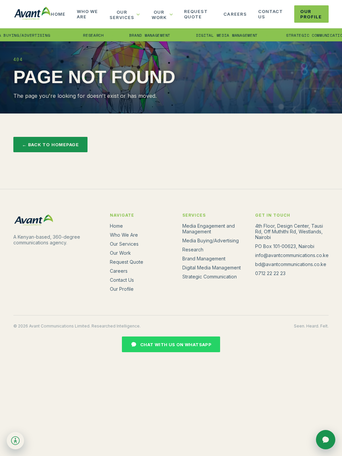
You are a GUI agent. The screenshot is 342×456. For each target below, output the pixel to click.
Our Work (159, 14)
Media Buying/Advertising (210, 240)
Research (86, 35)
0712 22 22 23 (270, 273)
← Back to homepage (50, 144)
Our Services (122, 14)
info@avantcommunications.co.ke (292, 255)
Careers (234, 14)
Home (58, 14)
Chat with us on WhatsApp (175, 344)
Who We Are (87, 14)
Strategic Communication (209, 276)
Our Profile (311, 14)
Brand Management (143, 35)
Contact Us (270, 14)
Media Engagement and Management (208, 228)
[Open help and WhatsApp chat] (325, 439)
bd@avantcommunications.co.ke (290, 264)
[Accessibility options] (15, 440)
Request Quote (196, 14)
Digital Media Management (220, 35)
